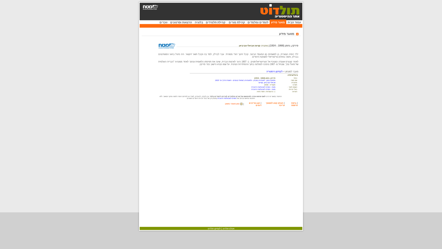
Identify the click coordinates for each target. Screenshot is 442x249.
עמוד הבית (294, 22)
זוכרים (163, 22)
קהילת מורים (237, 22)
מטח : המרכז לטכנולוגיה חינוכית (263, 87)
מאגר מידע (278, 22)
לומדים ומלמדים (258, 22)
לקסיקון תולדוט (214, 228)
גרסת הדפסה (294, 104)
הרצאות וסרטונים (181, 22)
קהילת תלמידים (215, 22)
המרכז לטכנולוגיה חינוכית (227, 98)
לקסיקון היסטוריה (274, 71)
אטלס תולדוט (228, 228)
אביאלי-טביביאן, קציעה (266, 83)
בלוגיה (199, 22)
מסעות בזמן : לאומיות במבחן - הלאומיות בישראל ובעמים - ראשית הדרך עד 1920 (245, 80)
